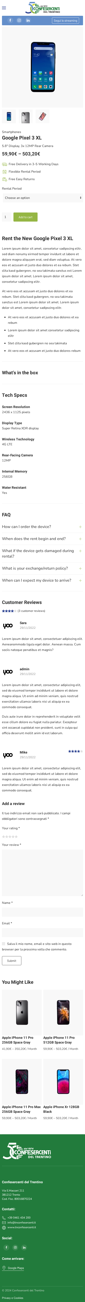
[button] (4, 8)
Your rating (11, 828)
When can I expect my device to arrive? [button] (36, 580)
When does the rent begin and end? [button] (34, 538)
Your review (11, 845)
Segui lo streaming (65, 20)
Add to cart (25, 217)
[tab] (9, 116)
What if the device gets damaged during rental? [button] (38, 553)
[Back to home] (42, 8)
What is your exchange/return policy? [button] (35, 568)
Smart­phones (11, 132)
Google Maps (16, 1268)
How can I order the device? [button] (26, 526)
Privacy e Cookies (12, 1298)
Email (7, 923)
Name (7, 903)
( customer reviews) (31, 611)
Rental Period (12, 188)
